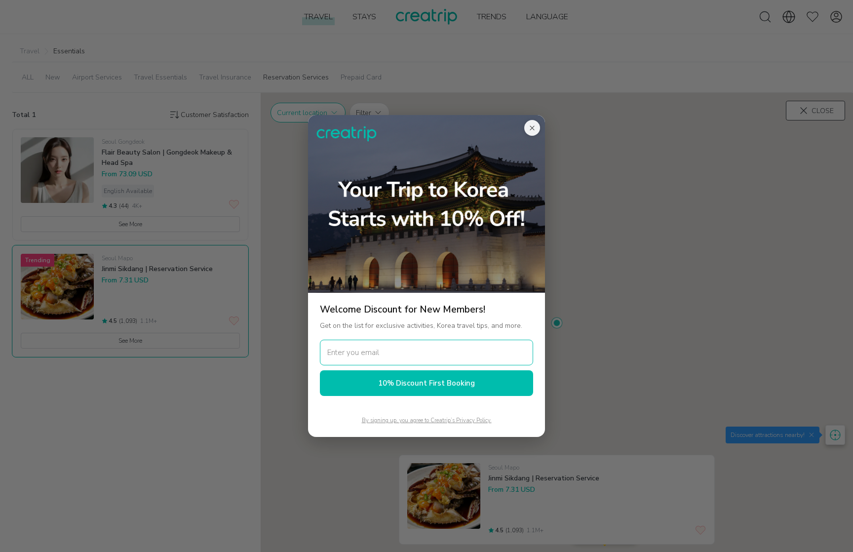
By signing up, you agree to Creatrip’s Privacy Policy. (427, 420)
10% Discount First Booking (426, 383)
